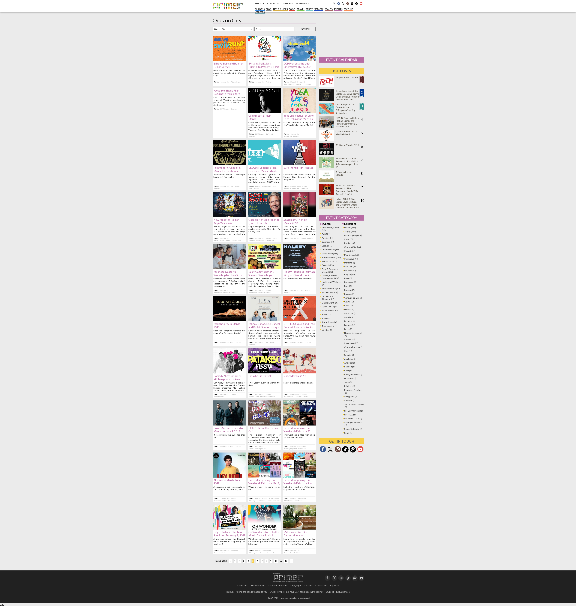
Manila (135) (350, 243)
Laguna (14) (349, 325)
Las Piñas (298, 396)
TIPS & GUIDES (280, 9)
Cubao (303, 238)
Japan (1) (348, 382)
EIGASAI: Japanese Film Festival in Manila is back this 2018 (262, 171)
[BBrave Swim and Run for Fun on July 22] (229, 60)
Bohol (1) (348, 286)
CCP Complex (289, 84)
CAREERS (260, 12)
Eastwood (234, 501)
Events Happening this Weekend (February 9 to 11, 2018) (298, 483)
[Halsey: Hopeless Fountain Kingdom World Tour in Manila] (299, 268)
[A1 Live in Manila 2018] (326, 153)
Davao (304, 186)
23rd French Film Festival (298, 167)
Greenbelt (307, 84)
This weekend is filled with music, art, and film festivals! (299, 436)
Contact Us (321, 585)
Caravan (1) (327, 245)
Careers (308, 585)
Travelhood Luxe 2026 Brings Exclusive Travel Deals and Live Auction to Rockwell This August (347, 96)
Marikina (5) (349, 262)
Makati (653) (350, 227)
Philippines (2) (350, 396)
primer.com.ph (285, 598)
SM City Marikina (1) (353, 410)
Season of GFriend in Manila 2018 (296, 221)
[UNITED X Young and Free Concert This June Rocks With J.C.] (299, 320)
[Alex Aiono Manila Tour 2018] (229, 476)
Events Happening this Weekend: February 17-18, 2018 (264, 483)
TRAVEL (300, 9)
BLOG (269, 9)
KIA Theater (224, 109)
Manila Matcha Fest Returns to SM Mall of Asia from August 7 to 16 (347, 162)
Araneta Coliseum (226, 342)
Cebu (274, 186)
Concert (234, 109)
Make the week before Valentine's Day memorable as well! (299, 488)
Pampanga (260, 240)
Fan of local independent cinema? (299, 382)
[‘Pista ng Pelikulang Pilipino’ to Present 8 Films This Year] (264, 60)
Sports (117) (327, 318)
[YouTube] (361, 577)
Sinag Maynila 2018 (295, 375)
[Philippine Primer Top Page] (228, 11)
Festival (269, 82)
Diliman (269, 290)
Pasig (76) (348, 239)
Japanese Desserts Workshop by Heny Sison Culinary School (228, 275)
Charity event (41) (330, 249)
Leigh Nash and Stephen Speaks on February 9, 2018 (229, 533)
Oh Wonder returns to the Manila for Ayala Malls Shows (263, 535)
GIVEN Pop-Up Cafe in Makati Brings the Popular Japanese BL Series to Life (347, 122)
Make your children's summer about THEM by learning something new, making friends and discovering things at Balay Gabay (264, 283)
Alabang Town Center (257, 501)
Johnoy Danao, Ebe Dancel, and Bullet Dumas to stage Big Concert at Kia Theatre (264, 327)
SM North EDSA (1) (353, 418)
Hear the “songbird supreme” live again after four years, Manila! (229, 331)
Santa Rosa (270, 240)
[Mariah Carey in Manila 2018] (229, 320)
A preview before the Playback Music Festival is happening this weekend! (229, 541)
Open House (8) (329, 306)
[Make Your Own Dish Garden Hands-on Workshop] (299, 528)
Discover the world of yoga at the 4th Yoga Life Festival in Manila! (299, 123)
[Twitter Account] (343, 3)
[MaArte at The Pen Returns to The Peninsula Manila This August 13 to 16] (326, 194)
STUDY (309, 9)
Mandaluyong (295, 394)
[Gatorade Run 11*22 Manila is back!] (326, 140)
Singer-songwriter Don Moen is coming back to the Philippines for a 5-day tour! (264, 229)
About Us (242, 585)
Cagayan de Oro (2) (353, 297)
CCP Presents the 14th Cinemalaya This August (298, 65)
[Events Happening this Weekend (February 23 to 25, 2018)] (299, 424)
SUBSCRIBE (288, 3)
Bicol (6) (348, 370)
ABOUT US (259, 3)
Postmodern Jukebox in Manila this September (227, 169)
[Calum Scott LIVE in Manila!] (264, 112)
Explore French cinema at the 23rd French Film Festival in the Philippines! (299, 177)
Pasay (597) (349, 251)
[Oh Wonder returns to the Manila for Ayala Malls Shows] (264, 528)
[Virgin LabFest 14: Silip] (326, 86)
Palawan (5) (349, 339)
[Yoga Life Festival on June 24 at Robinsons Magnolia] (299, 112)
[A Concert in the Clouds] (326, 180)
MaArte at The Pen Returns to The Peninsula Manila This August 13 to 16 (347, 189)
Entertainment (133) (331, 257)
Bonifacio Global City (222, 501)
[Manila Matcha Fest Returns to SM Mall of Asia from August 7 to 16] (326, 167)
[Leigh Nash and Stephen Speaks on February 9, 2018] (229, 528)
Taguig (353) (350, 231)
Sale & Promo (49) (330, 310)
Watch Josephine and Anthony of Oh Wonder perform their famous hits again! (264, 541)
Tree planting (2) (329, 326)
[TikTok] (352, 4)
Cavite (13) (349, 301)
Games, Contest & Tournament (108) (330, 277)
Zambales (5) (350, 359)
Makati (293, 82)
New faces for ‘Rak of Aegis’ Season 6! (226, 221)
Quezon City (224, 82)
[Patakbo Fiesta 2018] (264, 372)
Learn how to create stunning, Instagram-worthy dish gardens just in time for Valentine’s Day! (299, 541)
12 (286, 561)
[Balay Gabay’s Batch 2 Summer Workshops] (264, 268)
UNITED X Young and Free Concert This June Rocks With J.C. (299, 327)
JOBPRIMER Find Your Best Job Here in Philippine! (296, 591)
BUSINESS (260, 9)
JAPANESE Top (302, 3)
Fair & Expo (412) (329, 261)
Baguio (268, 238)
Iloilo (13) (348, 317)
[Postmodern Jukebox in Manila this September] (229, 164)
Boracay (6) (349, 290)
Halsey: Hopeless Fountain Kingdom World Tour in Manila (299, 275)
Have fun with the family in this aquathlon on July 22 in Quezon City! (229, 73)
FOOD (292, 9)
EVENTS (338, 9)
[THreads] (356, 4)
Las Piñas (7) (350, 270)
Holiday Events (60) (331, 288)
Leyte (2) (348, 329)
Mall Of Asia (299, 501)
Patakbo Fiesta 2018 (260, 375)
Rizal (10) (348, 351)
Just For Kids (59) (330, 292)
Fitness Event (235, 82)
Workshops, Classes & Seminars (225, 292)
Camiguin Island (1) (353, 374)
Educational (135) (330, 253)
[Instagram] (347, 3)
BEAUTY (329, 9)
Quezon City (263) (352, 247)
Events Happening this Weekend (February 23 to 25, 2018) (298, 431)
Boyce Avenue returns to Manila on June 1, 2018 (228, 429)
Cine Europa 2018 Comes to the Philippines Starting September (346, 108)
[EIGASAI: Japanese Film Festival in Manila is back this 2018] (264, 164)
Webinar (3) (327, 330)
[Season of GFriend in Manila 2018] (299, 216)
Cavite (305, 396)
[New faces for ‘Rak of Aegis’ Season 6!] (229, 216)
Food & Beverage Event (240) (330, 270)
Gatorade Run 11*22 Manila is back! (346, 133)
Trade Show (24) (329, 322)
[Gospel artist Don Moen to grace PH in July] (264, 216)
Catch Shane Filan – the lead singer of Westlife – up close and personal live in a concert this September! (229, 101)
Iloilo (275, 238)
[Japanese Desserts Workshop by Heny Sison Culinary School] (229, 268)
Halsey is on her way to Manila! (298, 278)
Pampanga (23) (351, 343)
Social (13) (326, 314)
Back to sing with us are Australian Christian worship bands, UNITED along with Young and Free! (299, 334)
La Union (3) (349, 321)
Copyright (296, 585)
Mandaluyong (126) (353, 235)
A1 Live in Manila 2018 (347, 144)
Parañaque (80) (351, 258)
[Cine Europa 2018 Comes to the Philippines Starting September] (326, 113)
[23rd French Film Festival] (299, 164)
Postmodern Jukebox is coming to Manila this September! (229, 175)
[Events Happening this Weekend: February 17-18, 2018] (264, 476)
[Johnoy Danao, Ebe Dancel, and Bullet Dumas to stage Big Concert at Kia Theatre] (264, 320)
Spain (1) (348, 433)
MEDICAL (318, 9)
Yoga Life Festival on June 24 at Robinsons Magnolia (299, 117)
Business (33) (328, 242)
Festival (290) (328, 265)
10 (276, 561)
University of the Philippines (294, 553)
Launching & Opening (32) (328, 297)
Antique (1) (349, 362)
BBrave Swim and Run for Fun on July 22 (228, 65)
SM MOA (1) (350, 414)
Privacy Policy (257, 585)
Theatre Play (236, 240)
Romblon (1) (349, 400)
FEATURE (348, 9)
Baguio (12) (349, 274)
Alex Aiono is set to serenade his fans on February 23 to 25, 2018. (229, 488)
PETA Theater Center (222, 240)
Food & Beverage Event (257, 449)
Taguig (223, 498)
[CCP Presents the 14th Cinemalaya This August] (299, 60)
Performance (219, 396)
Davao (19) (349, 309)
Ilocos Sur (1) (350, 313)
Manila (304, 394)
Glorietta (299, 84)
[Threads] (353, 452)
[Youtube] (361, 3)
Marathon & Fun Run (267, 396)
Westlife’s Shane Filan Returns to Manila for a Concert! (226, 94)
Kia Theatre (270, 134)
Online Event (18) (330, 302)
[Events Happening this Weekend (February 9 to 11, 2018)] (299, 476)
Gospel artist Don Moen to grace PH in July (263, 221)
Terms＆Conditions (277, 585)
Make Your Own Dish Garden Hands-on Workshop (296, 535)
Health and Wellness (291, 136)
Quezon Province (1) (353, 347)
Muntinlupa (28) (351, 255)
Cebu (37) (348, 305)
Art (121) (326, 234)
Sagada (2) (349, 355)
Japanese (334, 585)
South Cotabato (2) (353, 429)
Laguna (252, 240)
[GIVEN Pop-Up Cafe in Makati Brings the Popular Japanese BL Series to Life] (326, 126)
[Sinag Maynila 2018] (299, 372)
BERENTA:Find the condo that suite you (246, 591)
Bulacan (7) (349, 294)
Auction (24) (327, 238)
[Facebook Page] (338, 3)
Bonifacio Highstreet (292, 188)
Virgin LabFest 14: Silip (347, 77)
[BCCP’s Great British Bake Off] (264, 424)
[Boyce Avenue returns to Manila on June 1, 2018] (229, 424)
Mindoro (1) (349, 386)
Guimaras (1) (350, 378)
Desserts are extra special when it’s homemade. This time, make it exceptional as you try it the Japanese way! (229, 282)
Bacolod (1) (349, 366)
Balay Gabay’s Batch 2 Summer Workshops (261, 273)
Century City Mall (290, 449)
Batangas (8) (350, 282)
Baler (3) (348, 278)
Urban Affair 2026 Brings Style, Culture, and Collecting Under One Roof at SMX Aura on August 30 (347, 204)
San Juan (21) (350, 266)
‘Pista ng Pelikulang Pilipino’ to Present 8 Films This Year (263, 67)
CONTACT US (273, 3)
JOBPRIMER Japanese (338, 591)
